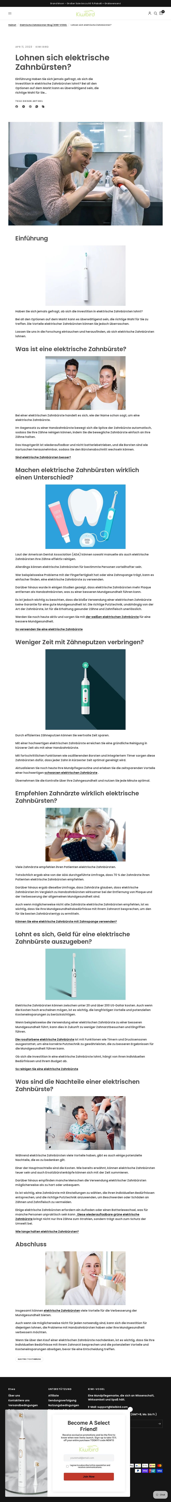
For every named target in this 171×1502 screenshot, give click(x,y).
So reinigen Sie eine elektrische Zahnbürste (46, 1069)
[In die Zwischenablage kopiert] (44, 107)
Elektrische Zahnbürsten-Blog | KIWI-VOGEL (43, 24)
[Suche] (155, 13)
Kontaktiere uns (19, 1400)
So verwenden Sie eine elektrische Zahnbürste (49, 629)
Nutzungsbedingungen (63, 1405)
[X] (24, 107)
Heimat (12, 24)
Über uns (14, 1395)
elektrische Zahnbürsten (62, 1311)
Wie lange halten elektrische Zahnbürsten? (47, 1232)
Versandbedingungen (23, 1405)
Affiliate (53, 1395)
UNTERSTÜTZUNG (60, 1389)
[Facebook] (17, 107)
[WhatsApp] (37, 107)
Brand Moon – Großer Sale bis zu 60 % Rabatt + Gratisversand (85, 3)
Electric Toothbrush (29, 1359)
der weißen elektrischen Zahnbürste (112, 617)
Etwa (11, 1389)
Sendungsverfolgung (62, 1400)
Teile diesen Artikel (29, 101)
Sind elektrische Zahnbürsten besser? (43, 457)
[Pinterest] (31, 107)
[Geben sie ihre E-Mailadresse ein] (159, 1424)
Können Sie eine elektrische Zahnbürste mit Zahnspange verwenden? (66, 922)
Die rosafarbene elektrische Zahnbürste (44, 1039)
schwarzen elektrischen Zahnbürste (70, 773)
